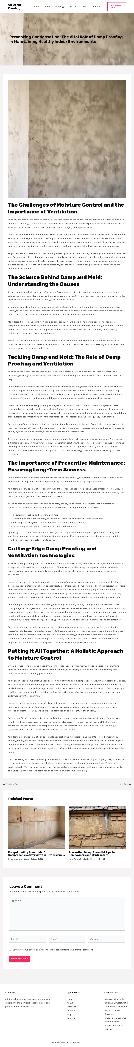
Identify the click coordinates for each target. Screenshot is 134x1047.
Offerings (60, 6)
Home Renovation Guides (18, 859)
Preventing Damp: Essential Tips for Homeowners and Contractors (92, 854)
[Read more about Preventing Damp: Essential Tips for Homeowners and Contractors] (97, 827)
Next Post (125, 784)
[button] (116, 6)
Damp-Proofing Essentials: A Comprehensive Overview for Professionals (36, 854)
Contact (96, 6)
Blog (85, 6)
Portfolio (73, 6)
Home (37, 6)
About (47, 6)
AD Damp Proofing (14, 6)
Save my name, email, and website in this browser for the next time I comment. (53, 949)
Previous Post (11, 784)
